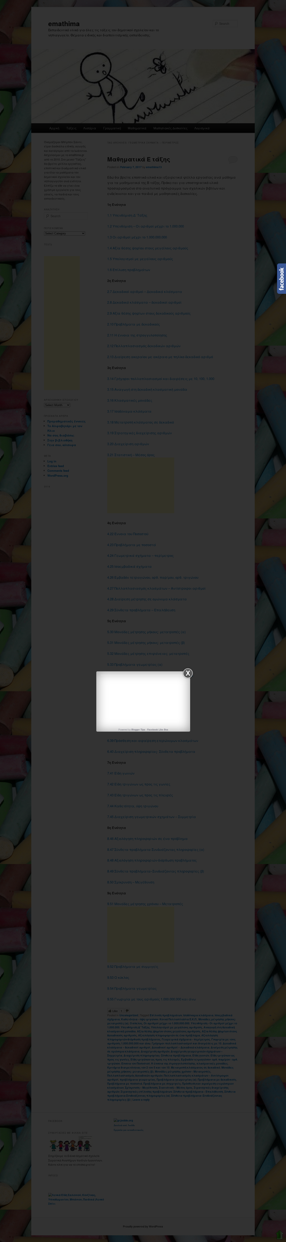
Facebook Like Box (157, 729)
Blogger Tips (138, 729)
